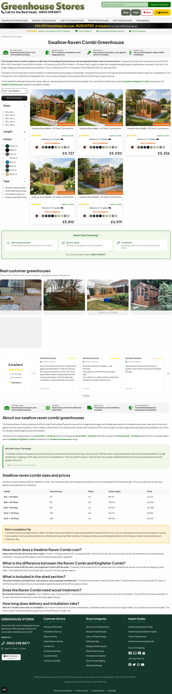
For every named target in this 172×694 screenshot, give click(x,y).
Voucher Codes (51, 655)
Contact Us (49, 646)
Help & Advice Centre (53, 641)
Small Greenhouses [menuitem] (98, 20)
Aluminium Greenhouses (97, 626)
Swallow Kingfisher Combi (136, 81)
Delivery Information (53, 626)
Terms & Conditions (63, 690)
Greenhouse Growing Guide (141, 641)
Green (13, 146)
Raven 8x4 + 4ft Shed (45, 436)
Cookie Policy (98, 690)
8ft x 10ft (10, 115)
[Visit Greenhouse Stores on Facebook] (129, 664)
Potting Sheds (92, 641)
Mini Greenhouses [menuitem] (122, 20)
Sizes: (7, 105)
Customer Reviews (52, 651)
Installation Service (52, 631)
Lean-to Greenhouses (96, 636)
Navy (12, 166)
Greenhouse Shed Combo (18, 197)
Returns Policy (50, 636)
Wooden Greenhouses (16, 187)
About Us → (7, 637)
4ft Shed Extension (15, 194)
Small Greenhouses (95, 651)
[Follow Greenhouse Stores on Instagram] (138, 664)
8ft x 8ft (9, 112)
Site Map (112, 690)
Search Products (159, 4)
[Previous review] (34, 373)
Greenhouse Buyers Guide (140, 626)
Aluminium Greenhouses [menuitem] (15, 20)
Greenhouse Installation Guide (142, 631)
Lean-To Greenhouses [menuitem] (72, 20)
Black (13, 150)
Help (135, 12)
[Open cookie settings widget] (4, 690)
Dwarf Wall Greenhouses (17, 191)
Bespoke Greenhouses (96, 646)
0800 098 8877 (98, 254)
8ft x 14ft (10, 121)
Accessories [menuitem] (143, 20)
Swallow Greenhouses (12, 84)
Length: (8, 131)
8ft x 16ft (10, 125)
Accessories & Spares (96, 655)
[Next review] (168, 373)
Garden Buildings (94, 665)
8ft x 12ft (10, 118)
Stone (13, 174)
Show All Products (14, 98)
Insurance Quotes (52, 660)
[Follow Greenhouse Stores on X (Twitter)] (134, 664)
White (13, 158)
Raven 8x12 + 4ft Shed (129, 436)
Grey (12, 154)
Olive (13, 170)
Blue (12, 162)
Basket (162, 12)
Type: (6, 181)
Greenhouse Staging (95, 660)
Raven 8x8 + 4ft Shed (85, 436)
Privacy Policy (81, 690)
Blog (126, 12)
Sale (148, 12)
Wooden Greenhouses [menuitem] (44, 20)
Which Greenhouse (137, 636)
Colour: (8, 139)
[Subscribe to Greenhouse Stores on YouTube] (142, 664)
